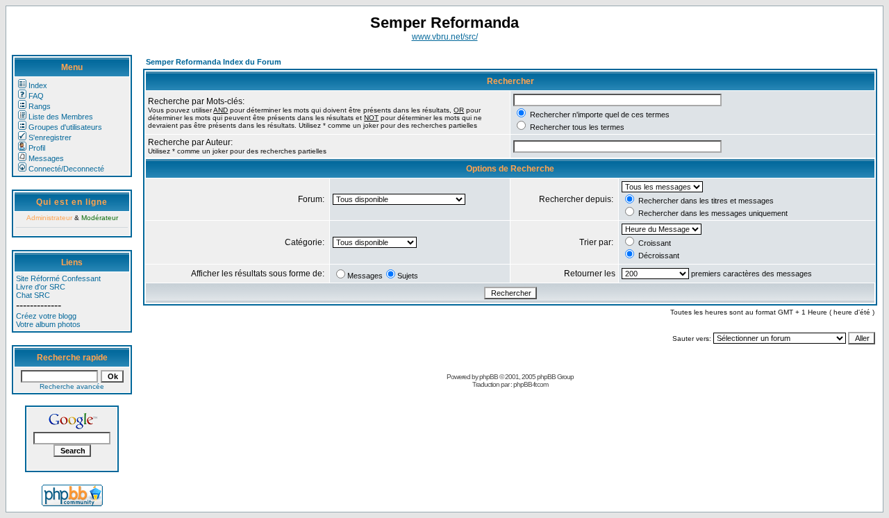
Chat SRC (33, 295)
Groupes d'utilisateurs (65, 127)
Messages (46, 158)
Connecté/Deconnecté (66, 169)
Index (37, 85)
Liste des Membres (60, 116)
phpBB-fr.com (530, 384)
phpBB (488, 377)
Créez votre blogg (46, 316)
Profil (36, 148)
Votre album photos (48, 324)
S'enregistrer (50, 137)
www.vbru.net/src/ (445, 37)
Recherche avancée (72, 386)
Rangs (39, 106)
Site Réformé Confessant (58, 278)
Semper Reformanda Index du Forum (213, 62)
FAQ (36, 96)
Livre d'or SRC (40, 287)
